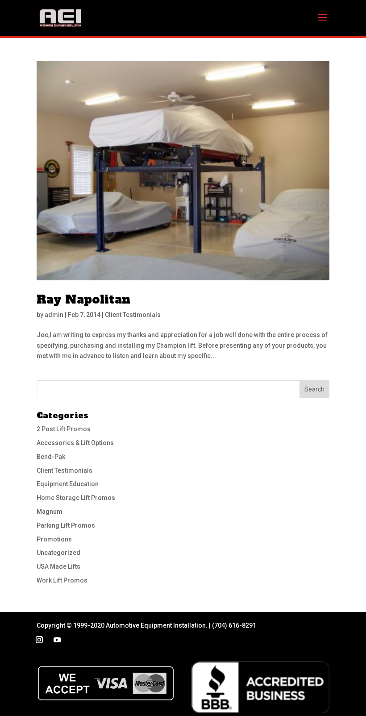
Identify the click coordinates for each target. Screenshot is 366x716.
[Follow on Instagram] (39, 640)
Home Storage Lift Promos (76, 497)
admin (54, 314)
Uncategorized (58, 552)
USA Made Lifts (58, 566)
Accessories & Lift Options (75, 442)
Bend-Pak (51, 456)
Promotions (54, 539)
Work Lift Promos (62, 580)
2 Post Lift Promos (64, 429)
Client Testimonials (133, 314)
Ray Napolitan (83, 299)
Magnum (49, 511)
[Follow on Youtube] (57, 640)
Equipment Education (68, 483)
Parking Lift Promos (66, 525)
